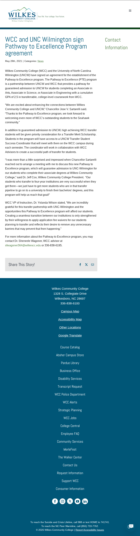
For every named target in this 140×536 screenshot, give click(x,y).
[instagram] (62, 501)
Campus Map (70, 311)
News (41, 61)
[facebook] (55, 501)
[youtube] (77, 501)
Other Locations (70, 327)
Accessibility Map (70, 319)
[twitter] (70, 501)
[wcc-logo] (36, 8)
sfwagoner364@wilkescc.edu (23, 245)
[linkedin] (85, 501)
